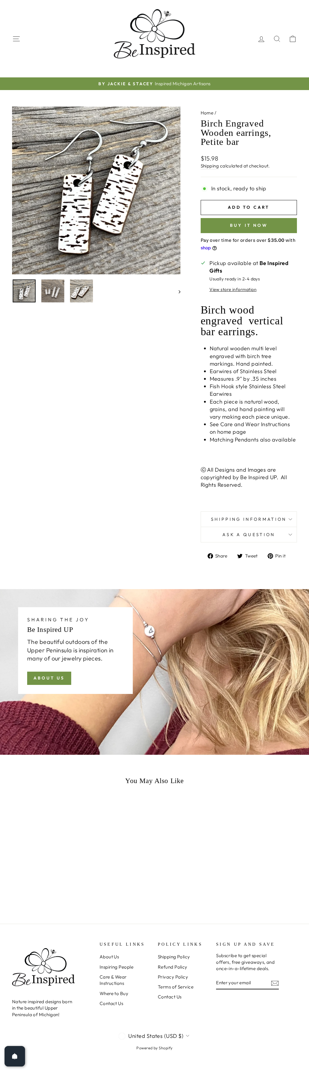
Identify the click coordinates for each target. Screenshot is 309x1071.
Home (207, 113)
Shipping (210, 166)
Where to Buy (114, 993)
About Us (49, 678)
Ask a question (248, 534)
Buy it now (249, 225)
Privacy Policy (173, 977)
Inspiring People (116, 967)
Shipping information (248, 519)
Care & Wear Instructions (113, 980)
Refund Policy (172, 967)
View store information (232, 289)
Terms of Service (175, 987)
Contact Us (111, 1003)
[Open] (15, 1056)
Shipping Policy (174, 957)
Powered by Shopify (154, 1047)
